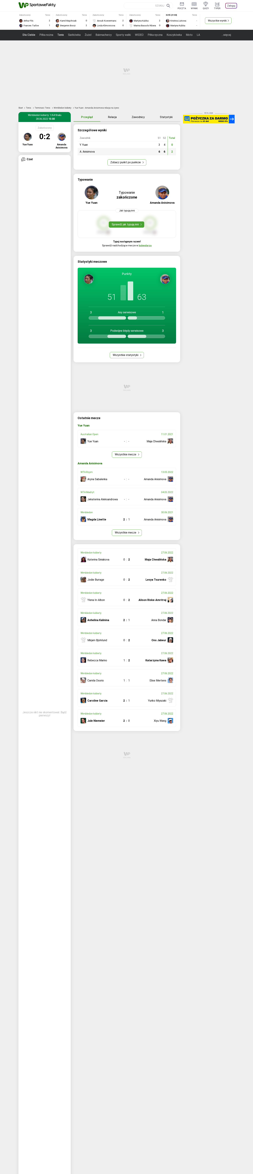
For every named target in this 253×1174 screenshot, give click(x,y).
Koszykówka (174, 34)
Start (20, 108)
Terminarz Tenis (43, 108)
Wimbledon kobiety (63, 108)
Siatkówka (74, 34)
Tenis (60, 34)
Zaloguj (231, 5)
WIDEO (139, 34)
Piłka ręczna (155, 34)
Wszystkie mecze (126, 454)
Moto (189, 34)
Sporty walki (123, 34)
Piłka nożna (46, 34)
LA (198, 34)
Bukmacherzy (104, 34)
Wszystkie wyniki (217, 20)
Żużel (88, 34)
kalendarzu (145, 245)
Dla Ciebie (29, 34)
